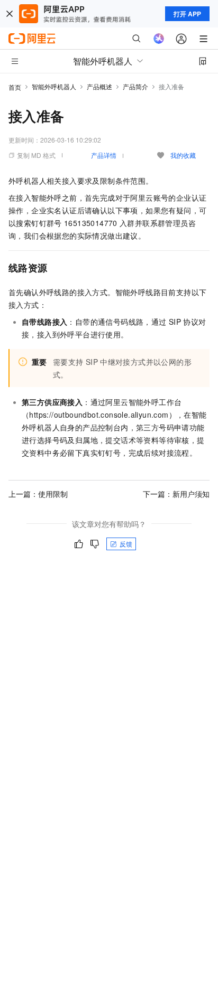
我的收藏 (183, 154)
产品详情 (103, 154)
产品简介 (135, 86)
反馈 (126, 543)
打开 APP (187, 13)
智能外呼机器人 (54, 86)
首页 (14, 86)
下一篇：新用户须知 (176, 493)
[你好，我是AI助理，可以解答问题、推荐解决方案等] (159, 38)
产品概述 (99, 86)
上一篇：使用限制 (38, 493)
